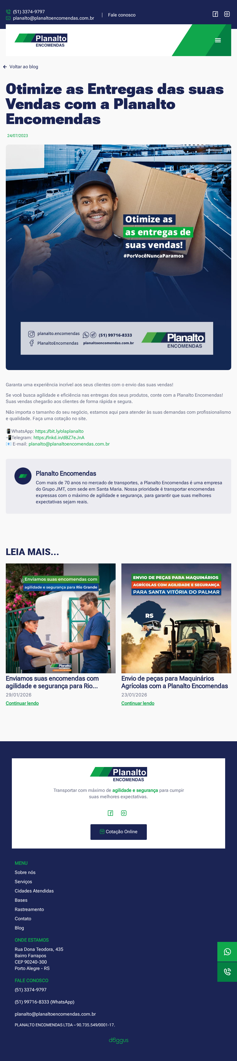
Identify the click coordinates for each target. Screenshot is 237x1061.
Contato (23, 918)
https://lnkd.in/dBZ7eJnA (59, 437)
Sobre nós (25, 872)
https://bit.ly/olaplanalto (59, 431)
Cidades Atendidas (34, 891)
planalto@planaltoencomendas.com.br (69, 444)
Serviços (23, 881)
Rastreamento (29, 909)
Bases (21, 900)
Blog (19, 928)
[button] (218, 40)
